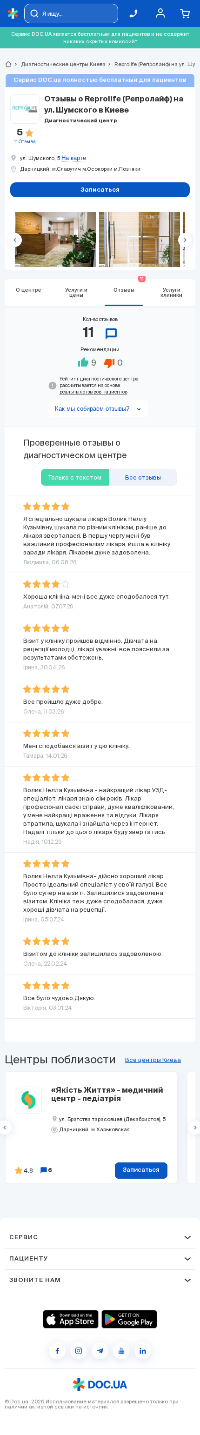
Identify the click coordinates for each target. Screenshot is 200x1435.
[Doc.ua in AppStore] (71, 1319)
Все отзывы (143, 477)
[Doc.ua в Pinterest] (142, 1350)
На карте (73, 158)
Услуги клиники (171, 292)
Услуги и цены (76, 292)
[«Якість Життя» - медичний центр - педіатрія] (28, 1100)
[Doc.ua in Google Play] (129, 1319)
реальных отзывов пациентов (93, 391)
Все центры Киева (153, 1060)
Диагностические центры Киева (59, 64)
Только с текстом (74, 477)
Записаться (141, 1170)
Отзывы (128, 286)
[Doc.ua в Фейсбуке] (57, 1350)
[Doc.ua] (13, 13)
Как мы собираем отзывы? (92, 408)
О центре (28, 290)
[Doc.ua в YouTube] (121, 1350)
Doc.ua (19, 1401)
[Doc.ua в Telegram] (100, 1350)
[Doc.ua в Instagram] (78, 1350)
